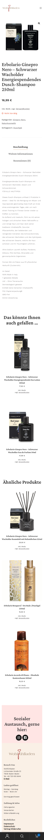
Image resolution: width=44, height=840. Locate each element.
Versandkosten (23, 109)
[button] (39, 23)
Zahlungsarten (9, 807)
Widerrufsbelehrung (11, 813)
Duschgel (17, 128)
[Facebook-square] (25, 738)
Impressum (9, 824)
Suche (22, 836)
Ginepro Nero (19, 120)
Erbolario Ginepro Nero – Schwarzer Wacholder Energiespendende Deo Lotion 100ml (22, 380)
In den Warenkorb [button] (23, 369)
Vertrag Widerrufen (12, 829)
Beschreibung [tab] (20, 146)
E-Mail (6, 779)
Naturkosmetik (9, 123)
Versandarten (9, 810)
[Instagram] (19, 738)
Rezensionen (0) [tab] (22, 160)
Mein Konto (7, 836)
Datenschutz (9, 826)
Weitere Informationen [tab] (20, 153)
